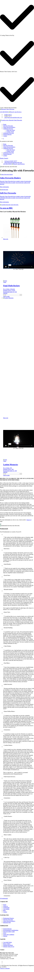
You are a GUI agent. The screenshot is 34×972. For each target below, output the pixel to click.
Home (4, 124)
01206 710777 (8, 114)
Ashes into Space (10, 130)
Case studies (6, 909)
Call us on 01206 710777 (10, 161)
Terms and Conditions (8, 934)
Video (4, 282)
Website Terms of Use (8, 946)
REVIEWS (4, 112)
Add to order (6, 296)
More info (5, 239)
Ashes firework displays (9, 127)
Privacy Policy (6, 943)
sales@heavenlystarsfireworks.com (13, 117)
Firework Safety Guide (9, 931)
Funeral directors (7, 134)
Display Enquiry (4, 158)
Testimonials (6, 907)
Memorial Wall (7, 922)
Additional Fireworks (8, 133)
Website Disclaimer (8, 945)
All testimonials (4, 898)
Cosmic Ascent (10, 131)
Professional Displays (8, 918)
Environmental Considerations (10, 930)
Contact (5, 136)
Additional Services (8, 128)
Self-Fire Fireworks (8, 125)
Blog (4, 910)
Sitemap (5, 936)
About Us (28, 520)
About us (5, 906)
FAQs (4, 933)
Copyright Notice (7, 942)
